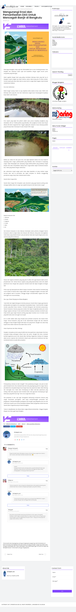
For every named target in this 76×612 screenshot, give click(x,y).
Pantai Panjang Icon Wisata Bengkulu (18, 299)
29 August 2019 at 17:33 (18, 463)
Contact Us (55, 131)
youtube (54, 45)
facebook (7, 426)
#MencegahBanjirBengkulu (33, 424)
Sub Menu (29, 6)
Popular (62, 147)
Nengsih (10, 509)
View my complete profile (13, 575)
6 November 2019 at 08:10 (14, 511)
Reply (47, 448)
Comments (69, 148)
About (53, 130)
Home (22, 6)
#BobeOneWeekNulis (11, 424)
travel (36, 6)
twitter (13, 426)
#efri (19, 424)
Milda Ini (10, 480)
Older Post (41, 554)
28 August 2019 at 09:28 (13, 481)
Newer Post (9, 554)
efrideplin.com (6, 20)
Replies (10, 459)
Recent (55, 147)
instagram (54, 44)
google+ (20, 426)
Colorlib (42, 604)
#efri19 (23, 424)
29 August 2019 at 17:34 (18, 495)
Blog (53, 40)
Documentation (47, 6)
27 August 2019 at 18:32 (13, 449)
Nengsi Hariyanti (13, 448)
